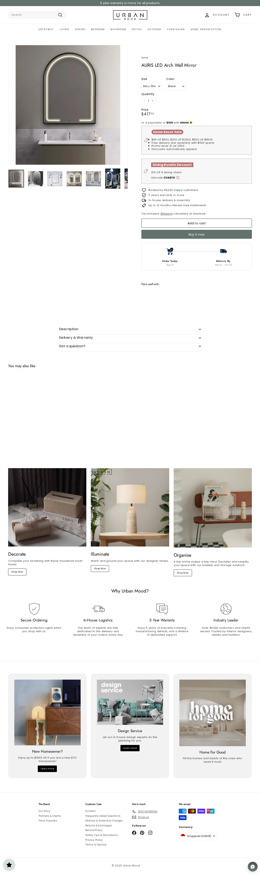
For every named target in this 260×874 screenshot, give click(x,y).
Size (144, 79)
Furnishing (176, 29)
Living (64, 29)
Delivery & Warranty (76, 337)
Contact (90, 811)
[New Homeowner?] (47, 712)
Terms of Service (95, 844)
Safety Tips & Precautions (101, 835)
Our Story (44, 811)
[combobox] (37, 15)
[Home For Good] (212, 713)
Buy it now (197, 234)
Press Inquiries (48, 820)
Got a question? (72, 346)
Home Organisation (206, 29)
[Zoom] (68, 105)
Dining (80, 29)
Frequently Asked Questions (102, 816)
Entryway (46, 29)
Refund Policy (94, 830)
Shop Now (17, 571)
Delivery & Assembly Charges (104, 820)
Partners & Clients (50, 816)
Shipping (166, 214)
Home (144, 57)
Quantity (148, 94)
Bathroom (118, 29)
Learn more (47, 768)
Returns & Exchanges (98, 825)
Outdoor (154, 29)
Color (170, 79)
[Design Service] (130, 702)
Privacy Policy (94, 840)
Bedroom (98, 29)
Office (137, 29)
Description (68, 329)
